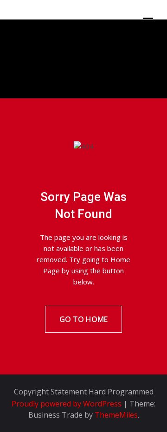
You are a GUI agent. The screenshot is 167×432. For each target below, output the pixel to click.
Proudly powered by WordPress (67, 404)
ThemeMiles (116, 415)
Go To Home (83, 319)
